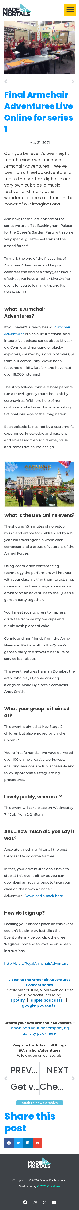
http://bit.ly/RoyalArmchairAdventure (36, 964)
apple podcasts (46, 1000)
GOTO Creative (48, 1186)
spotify (18, 1000)
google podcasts (40, 1005)
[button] (70, 10)
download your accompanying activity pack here (39, 1030)
